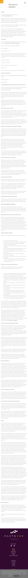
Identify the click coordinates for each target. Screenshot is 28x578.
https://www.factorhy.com (7, 15)
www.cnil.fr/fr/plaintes (13, 320)
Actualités (13, 560)
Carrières (13, 564)
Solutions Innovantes (13, 555)
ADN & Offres (13, 551)
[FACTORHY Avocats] (1, 1)
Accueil (13, 550)
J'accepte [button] (16, 575)
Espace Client (13, 543)
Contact (13, 565)
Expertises (13, 552)
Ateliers (13, 563)
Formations (13, 561)
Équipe (13, 554)
